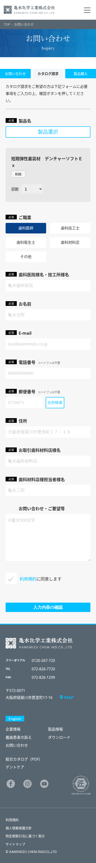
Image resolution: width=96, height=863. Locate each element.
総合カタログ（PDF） (24, 759)
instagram (27, 784)
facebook (11, 784)
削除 (18, 174)
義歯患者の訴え (19, 737)
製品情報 (55, 729)
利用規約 (12, 820)
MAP (69, 697)
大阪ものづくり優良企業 (80, 785)
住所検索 (55, 403)
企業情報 (13, 729)
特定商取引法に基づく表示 (25, 836)
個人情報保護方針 (19, 828)
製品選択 (48, 132)
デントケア (15, 767)
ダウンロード (59, 737)
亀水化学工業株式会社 (29, 10)
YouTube (44, 784)
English (15, 718)
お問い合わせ (17, 745)
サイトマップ (15, 844)
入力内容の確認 (48, 607)
